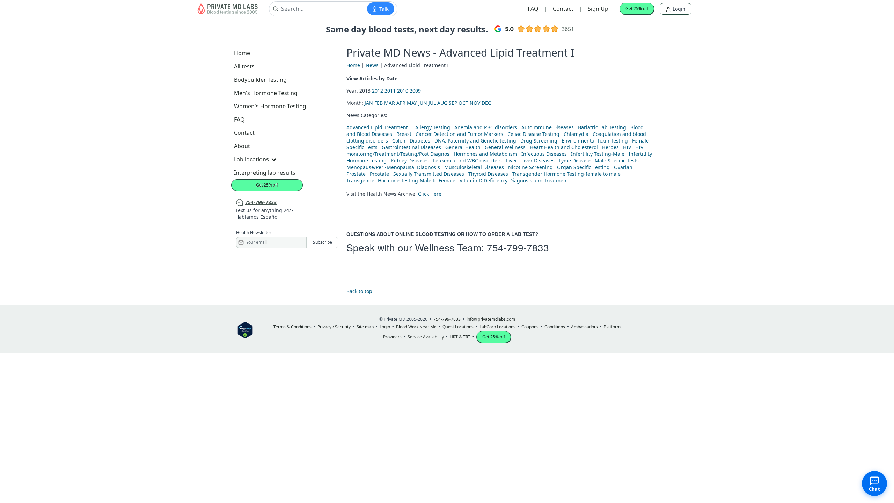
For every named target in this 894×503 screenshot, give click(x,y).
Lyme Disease (575, 160)
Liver (511, 160)
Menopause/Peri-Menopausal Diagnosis (393, 167)
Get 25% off (636, 9)
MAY (412, 103)
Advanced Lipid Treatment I (378, 127)
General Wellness (505, 147)
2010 (402, 90)
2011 (390, 90)
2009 (415, 90)
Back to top (359, 291)
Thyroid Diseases (488, 173)
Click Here (429, 193)
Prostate (356, 173)
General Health (463, 147)
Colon (398, 140)
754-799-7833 (518, 247)
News (372, 65)
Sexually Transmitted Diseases (428, 173)
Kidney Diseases (410, 160)
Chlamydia (576, 134)
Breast (403, 134)
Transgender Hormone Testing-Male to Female (400, 180)
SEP (453, 103)
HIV (627, 147)
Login (678, 9)
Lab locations (251, 159)
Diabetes (420, 140)
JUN (422, 103)
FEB (378, 103)
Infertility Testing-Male (597, 154)
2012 (377, 90)
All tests (244, 66)
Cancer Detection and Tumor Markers (459, 134)
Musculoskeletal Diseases (474, 167)
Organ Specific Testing (583, 167)
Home (242, 53)
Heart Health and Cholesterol (564, 147)
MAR (389, 103)
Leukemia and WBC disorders (467, 160)
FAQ (533, 9)
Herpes (610, 147)
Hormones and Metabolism (485, 154)
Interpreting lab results (264, 172)
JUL (432, 103)
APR (400, 103)
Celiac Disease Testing (533, 134)
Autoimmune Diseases (547, 127)
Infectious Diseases (544, 154)
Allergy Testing (432, 127)
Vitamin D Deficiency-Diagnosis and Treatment (515, 180)
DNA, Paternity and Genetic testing (475, 140)
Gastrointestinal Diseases (411, 147)
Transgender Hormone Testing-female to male (566, 173)
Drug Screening (538, 140)
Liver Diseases (538, 160)
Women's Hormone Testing (270, 106)
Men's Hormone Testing (266, 93)
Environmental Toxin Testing (595, 140)
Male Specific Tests (617, 160)
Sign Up (598, 9)
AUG (442, 103)
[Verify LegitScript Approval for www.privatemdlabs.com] (245, 329)
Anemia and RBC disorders (485, 127)
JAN (369, 103)
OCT (463, 103)
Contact (563, 9)
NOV (475, 103)
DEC (486, 103)
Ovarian (623, 167)
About (242, 146)
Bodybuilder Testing (260, 79)
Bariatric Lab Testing (602, 127)
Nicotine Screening (530, 167)
